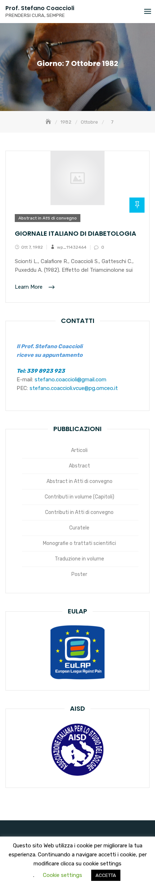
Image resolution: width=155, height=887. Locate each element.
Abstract (79, 466)
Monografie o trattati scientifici (79, 543)
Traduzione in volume (79, 559)
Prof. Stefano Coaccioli (39, 8)
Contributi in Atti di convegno (79, 512)
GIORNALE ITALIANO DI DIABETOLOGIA (75, 233)
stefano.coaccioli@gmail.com (70, 379)
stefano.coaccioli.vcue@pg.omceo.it (74, 388)
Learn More (29, 287)
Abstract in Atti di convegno (47, 218)
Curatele (79, 528)
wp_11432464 (72, 247)
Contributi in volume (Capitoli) (79, 497)
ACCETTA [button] (106, 875)
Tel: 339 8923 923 (41, 371)
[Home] (49, 122)
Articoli (79, 450)
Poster (79, 574)
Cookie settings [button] (62, 875)
